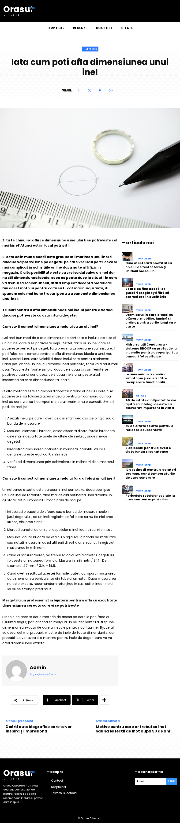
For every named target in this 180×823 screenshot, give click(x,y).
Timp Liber (90, 49)
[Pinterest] (100, 90)
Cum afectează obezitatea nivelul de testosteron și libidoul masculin (148, 267)
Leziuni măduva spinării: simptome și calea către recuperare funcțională (146, 378)
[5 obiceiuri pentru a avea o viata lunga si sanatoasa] (127, 441)
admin (38, 667)
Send (171, 781)
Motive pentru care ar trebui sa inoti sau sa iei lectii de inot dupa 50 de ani (133, 729)
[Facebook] (78, 90)
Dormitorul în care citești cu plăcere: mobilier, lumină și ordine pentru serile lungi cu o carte (150, 321)
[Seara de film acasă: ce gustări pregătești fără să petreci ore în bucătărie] (127, 282)
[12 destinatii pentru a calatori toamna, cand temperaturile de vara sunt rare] (127, 463)
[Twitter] (89, 90)
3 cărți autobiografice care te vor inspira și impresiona (39, 729)
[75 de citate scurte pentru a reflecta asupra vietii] (127, 419)
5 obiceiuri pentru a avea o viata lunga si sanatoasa (148, 450)
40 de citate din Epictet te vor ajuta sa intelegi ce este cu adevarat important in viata (150, 404)
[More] (104, 700)
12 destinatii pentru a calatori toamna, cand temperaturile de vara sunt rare (150, 473)
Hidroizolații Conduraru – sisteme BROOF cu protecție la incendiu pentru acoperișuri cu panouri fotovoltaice (151, 350)
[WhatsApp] (110, 90)
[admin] (16, 670)
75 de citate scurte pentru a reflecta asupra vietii (149, 428)
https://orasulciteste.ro (44, 674)
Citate (141, 395)
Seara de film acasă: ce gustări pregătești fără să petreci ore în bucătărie (147, 293)
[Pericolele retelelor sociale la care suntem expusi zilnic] (127, 489)
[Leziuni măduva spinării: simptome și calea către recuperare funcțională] (127, 367)
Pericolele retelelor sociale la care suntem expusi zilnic (150, 497)
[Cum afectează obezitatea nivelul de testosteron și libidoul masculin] (127, 256)
